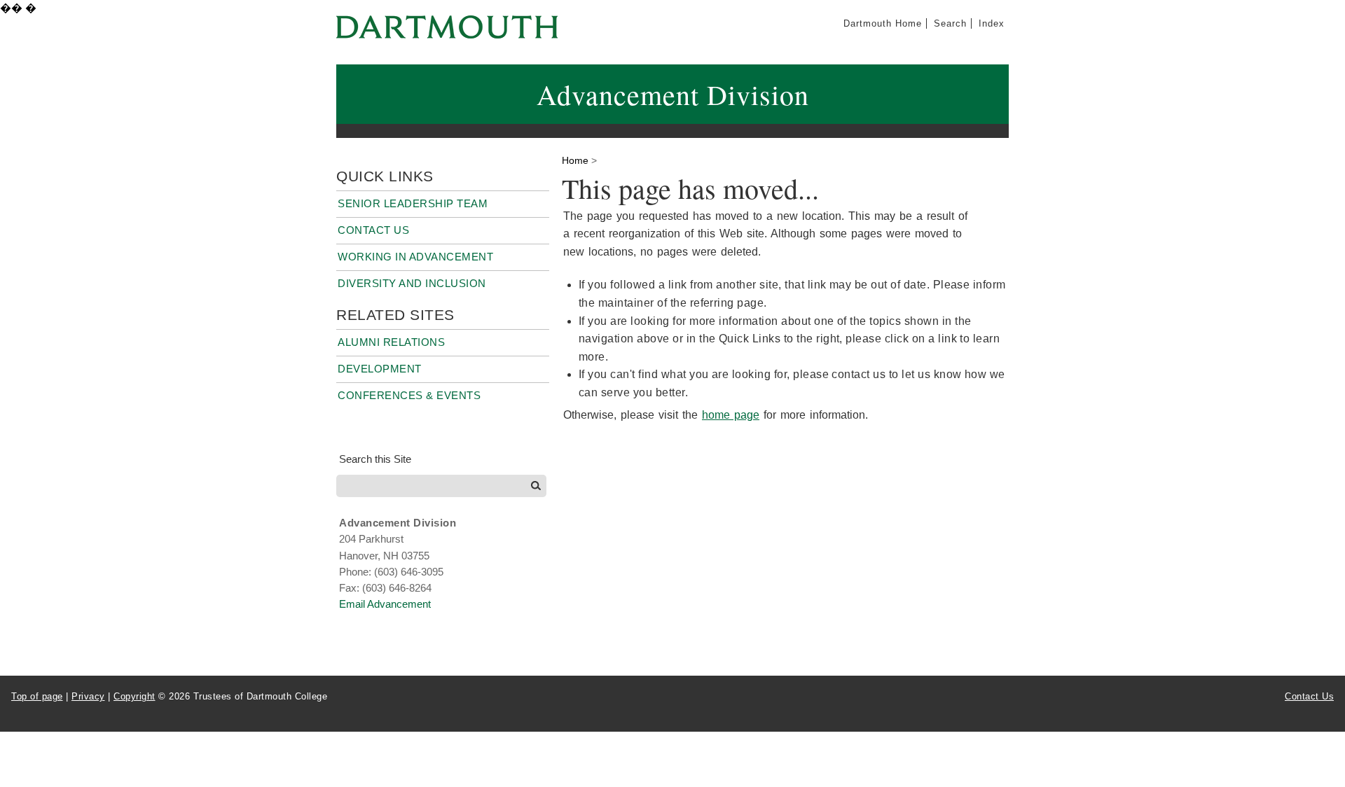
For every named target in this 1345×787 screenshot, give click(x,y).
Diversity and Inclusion (412, 283)
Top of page (37, 696)
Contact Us (373, 230)
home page (730, 415)
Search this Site (375, 459)
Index (992, 23)
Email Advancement (385, 604)
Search (950, 23)
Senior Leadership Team (413, 203)
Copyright (134, 696)
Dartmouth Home (882, 23)
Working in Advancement (415, 257)
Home (575, 160)
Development (380, 369)
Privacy (88, 696)
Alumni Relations (391, 342)
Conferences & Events (409, 395)
